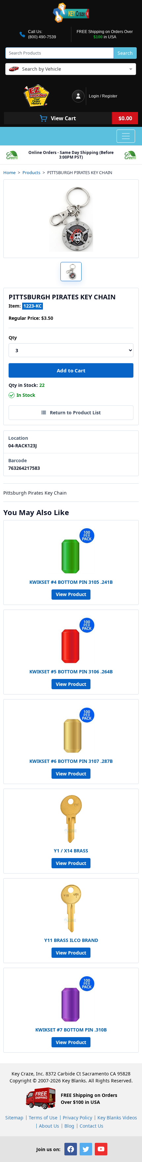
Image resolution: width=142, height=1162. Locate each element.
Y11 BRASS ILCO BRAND (71, 940)
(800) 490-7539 (42, 37)
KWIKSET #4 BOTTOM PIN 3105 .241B (71, 582)
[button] (70, 1149)
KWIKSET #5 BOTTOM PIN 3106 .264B (71, 671)
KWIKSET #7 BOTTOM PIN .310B (71, 1029)
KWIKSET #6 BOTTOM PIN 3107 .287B (71, 761)
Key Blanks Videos (117, 1117)
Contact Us (91, 1126)
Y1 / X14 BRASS (71, 850)
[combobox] (71, 68)
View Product (71, 594)
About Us (49, 1126)
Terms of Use (43, 1117)
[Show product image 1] (71, 271)
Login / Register (103, 96)
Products (31, 172)
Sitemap (14, 1117)
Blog (69, 1126)
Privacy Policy (77, 1117)
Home (9, 172)
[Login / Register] (78, 96)
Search (125, 53)
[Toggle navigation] (126, 136)
